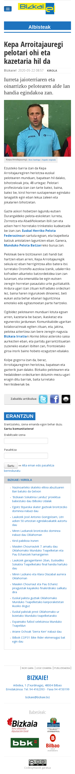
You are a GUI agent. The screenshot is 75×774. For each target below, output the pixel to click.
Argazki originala (49, 160)
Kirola (52, 70)
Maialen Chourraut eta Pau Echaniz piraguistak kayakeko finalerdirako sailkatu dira (39, 588)
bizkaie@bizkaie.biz (37, 697)
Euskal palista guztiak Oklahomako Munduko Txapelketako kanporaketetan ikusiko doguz (38, 602)
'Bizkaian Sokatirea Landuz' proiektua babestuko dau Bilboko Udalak (36, 499)
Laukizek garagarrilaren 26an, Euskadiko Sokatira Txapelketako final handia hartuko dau (39, 564)
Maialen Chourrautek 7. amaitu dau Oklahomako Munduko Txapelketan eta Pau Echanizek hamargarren (37, 550)
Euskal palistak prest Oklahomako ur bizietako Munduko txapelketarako (35, 614)
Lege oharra (43, 668)
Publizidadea (62, 668)
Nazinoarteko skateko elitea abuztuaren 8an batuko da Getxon (38, 489)
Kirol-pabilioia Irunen (25, 541)
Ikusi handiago (34, 160)
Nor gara (27, 668)
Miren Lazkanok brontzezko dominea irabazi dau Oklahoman (36, 533)
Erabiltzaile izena (14, 435)
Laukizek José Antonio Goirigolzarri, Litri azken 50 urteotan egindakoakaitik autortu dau (39, 521)
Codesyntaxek (32, 767)
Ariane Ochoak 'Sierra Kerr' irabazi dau (37, 631)
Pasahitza (10, 450)
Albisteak (39, 27)
